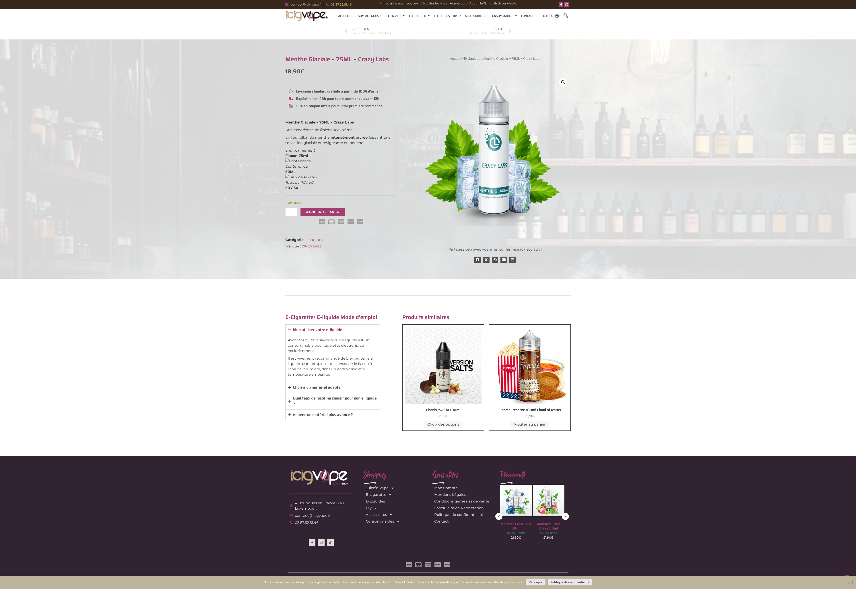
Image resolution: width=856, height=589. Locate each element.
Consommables (502, 16)
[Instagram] (566, 4)
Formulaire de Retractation (459, 508)
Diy (455, 16)
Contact (527, 16)
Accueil (343, 16)
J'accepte (536, 582)
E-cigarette (418, 16)
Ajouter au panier (323, 212)
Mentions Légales (450, 494)
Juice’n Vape (393, 16)
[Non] (849, 582)
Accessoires (474, 16)
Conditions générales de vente (461, 501)
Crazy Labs (312, 246)
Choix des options (443, 424)
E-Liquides (442, 16)
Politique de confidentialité (458, 515)
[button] (565, 16)
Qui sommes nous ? (366, 16)
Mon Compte (446, 488)
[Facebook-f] (561, 4)
